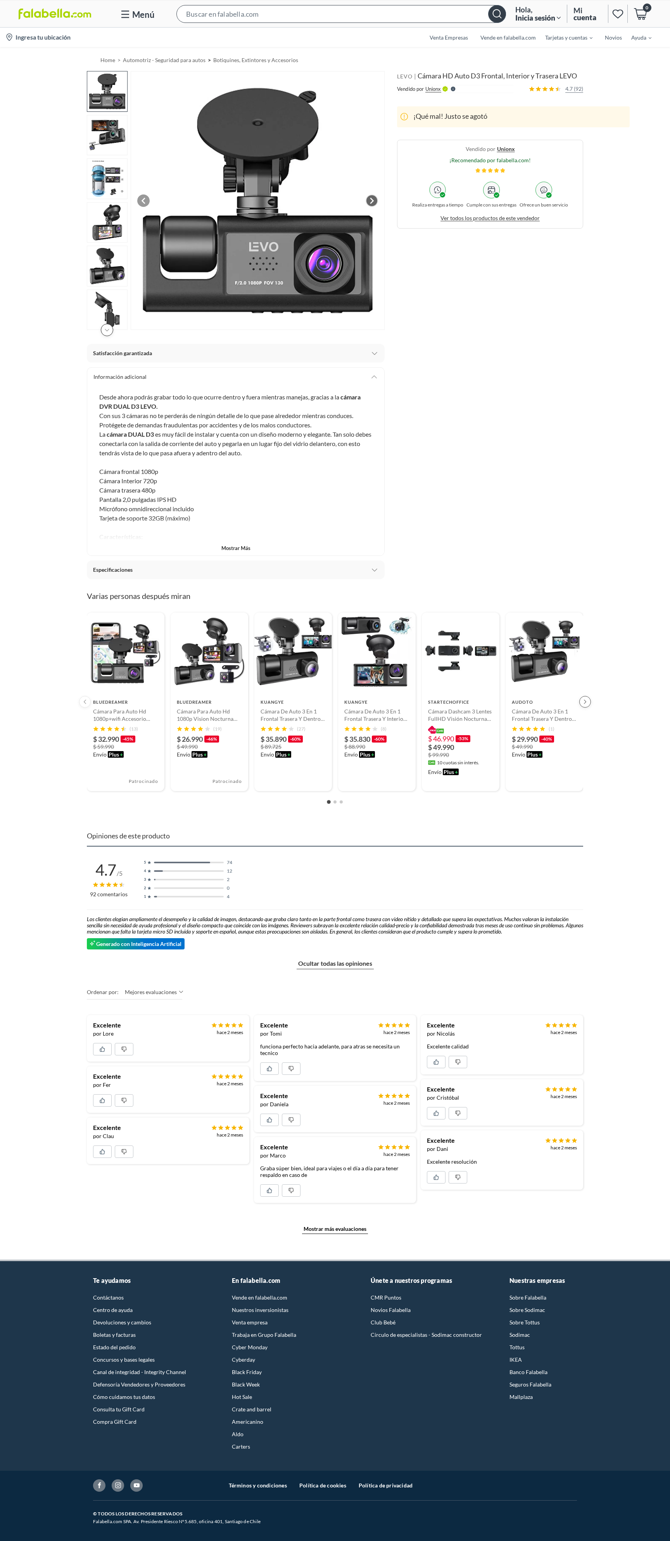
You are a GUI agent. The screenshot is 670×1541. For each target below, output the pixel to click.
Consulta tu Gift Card (119, 1409)
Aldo (237, 1434)
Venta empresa (250, 1322)
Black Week (246, 1384)
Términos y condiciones (258, 1485)
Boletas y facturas (114, 1334)
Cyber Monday (250, 1347)
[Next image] (372, 200)
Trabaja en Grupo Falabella (264, 1334)
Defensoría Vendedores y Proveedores (139, 1384)
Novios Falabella (391, 1310)
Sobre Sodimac (527, 1310)
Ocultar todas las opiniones (335, 963)
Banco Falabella (528, 1372)
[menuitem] (564, 37)
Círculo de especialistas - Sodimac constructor (426, 1334)
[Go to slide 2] (335, 801)
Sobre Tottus (524, 1322)
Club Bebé (383, 1322)
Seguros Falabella (530, 1384)
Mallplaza (521, 1396)
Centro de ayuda (113, 1310)
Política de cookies (322, 1485)
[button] (341, 13)
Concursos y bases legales (124, 1359)
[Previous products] (85, 702)
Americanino (247, 1421)
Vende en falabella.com (259, 1297)
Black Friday (247, 1372)
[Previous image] (143, 200)
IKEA (515, 1359)
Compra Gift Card (114, 1421)
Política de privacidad (386, 1485)
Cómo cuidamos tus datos (124, 1396)
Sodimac (519, 1334)
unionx (506, 148)
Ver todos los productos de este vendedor (490, 217)
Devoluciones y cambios (122, 1322)
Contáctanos (108, 1297)
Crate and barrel (251, 1409)
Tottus (517, 1347)
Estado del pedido (114, 1347)
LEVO (405, 76)
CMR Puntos (386, 1297)
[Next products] (585, 702)
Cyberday (243, 1359)
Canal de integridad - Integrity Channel (139, 1372)
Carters (241, 1446)
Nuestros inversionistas (260, 1310)
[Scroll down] (107, 330)
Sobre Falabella (527, 1297)
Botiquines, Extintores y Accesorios (255, 60)
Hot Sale (242, 1396)
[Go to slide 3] (341, 801)
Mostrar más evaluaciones (335, 1228)
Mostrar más (235, 548)
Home (107, 60)
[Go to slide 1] (329, 802)
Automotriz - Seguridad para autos (164, 60)
